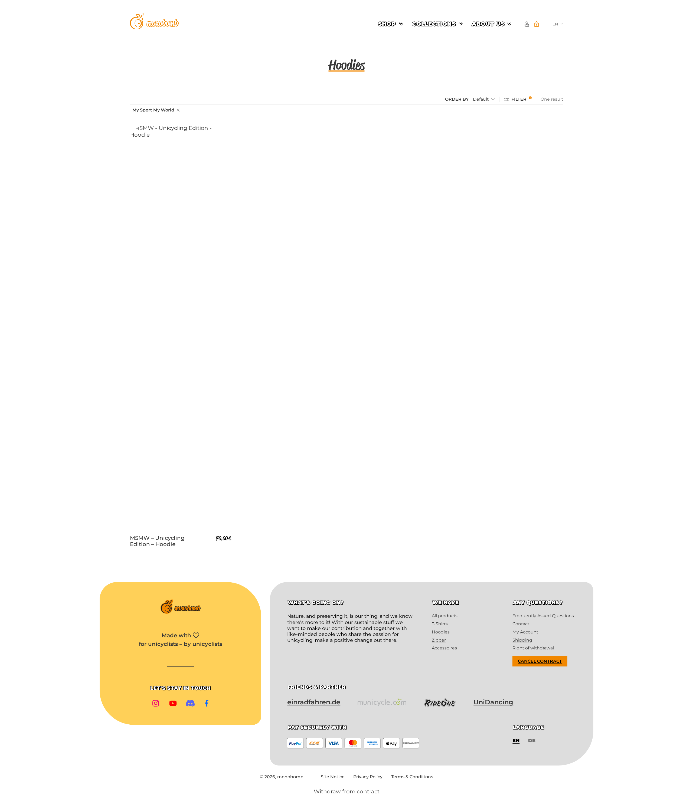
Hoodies (441, 632)
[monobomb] (154, 22)
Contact (520, 623)
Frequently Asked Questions (543, 615)
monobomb (290, 776)
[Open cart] (536, 24)
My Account (525, 632)
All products (444, 615)
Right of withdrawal (533, 648)
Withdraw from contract (347, 791)
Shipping (522, 640)
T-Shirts (440, 623)
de (531, 740)
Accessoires (444, 648)
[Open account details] (527, 24)
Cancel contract (540, 661)
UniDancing (493, 702)
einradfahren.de (313, 702)
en (555, 24)
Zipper (439, 640)
